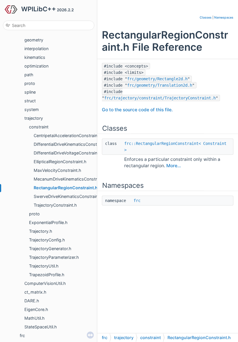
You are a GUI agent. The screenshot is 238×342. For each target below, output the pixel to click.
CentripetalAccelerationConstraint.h (68, 135)
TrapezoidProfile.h (46, 274)
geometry (33, 39)
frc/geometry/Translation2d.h (159, 85)
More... (173, 165)
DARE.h (31, 300)
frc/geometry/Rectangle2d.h (157, 79)
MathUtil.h (34, 318)
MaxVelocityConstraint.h (57, 170)
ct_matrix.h (35, 292)
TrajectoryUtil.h (44, 265)
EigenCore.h (36, 309)
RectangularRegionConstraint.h (66, 187)
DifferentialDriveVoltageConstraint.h (68, 152)
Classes (206, 17)
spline (30, 92)
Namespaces (223, 17)
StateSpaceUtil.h (40, 326)
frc (22, 335)
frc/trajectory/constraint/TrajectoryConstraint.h (160, 98)
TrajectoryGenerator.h (50, 248)
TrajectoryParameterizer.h (54, 257)
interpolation (36, 48)
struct (30, 100)
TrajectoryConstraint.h (55, 205)
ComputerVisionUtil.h (45, 283)
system (31, 109)
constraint (38, 126)
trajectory (33, 118)
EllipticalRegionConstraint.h (60, 161)
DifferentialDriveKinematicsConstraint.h (71, 144)
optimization (36, 65)
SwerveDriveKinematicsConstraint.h (68, 196)
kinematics (34, 57)
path (28, 74)
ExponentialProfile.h (48, 222)
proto (29, 83)
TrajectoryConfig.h (47, 239)
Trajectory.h (40, 231)
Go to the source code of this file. (137, 109)
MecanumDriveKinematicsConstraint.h (71, 179)
